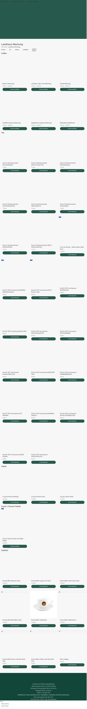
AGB (27, 688)
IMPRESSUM (21, 688)
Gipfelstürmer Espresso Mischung (41, 122)
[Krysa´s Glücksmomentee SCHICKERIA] (71, 187)
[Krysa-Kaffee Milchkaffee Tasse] (14, 598)
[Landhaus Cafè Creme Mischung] (43, 68)
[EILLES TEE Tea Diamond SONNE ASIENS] (14, 435)
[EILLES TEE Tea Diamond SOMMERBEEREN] (71, 353)
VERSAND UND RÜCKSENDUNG (58, 688)
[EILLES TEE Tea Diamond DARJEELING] (71, 270)
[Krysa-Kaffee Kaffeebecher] (71, 598)
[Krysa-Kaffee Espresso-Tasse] (14, 560)
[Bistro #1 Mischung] (14, 68)
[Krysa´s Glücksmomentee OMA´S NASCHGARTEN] (43, 228)
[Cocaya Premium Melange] (14, 476)
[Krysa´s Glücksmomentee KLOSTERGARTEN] (14, 187)
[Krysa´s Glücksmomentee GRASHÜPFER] (14, 228)
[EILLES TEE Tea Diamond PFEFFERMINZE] (71, 313)
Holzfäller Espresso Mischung (12, 122)
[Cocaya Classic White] (71, 476)
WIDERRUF (43, 688)
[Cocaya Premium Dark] (43, 476)
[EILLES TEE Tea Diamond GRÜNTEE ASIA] (43, 353)
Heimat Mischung (64, 83)
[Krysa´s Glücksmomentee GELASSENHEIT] (14, 146)
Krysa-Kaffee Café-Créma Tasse (69, 575)
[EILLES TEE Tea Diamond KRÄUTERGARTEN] (43, 313)
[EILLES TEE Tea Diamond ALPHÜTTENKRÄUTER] (71, 394)
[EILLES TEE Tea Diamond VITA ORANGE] (14, 394)
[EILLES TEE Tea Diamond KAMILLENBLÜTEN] (14, 353)
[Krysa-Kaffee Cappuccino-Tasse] (43, 560)
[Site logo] (18, 11)
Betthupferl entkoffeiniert (66, 122)
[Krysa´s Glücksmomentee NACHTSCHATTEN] (43, 146)
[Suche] (1, 21)
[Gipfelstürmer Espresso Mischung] (43, 106)
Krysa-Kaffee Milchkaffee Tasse (12, 614)
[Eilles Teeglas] (71, 637)
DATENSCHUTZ (34, 688)
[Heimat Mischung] (71, 68)
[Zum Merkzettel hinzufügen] (26, 56)
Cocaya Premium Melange (11, 492)
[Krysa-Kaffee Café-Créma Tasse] (71, 560)
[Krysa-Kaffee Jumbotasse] (43, 598)
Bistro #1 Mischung (8, 83)
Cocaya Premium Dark (38, 492)
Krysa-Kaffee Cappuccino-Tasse (40, 575)
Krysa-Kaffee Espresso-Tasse (11, 575)
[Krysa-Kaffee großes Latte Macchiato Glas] (43, 637)
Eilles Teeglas (63, 653)
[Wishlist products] (1, 25)
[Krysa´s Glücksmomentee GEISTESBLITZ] (43, 187)
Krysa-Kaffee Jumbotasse (38, 614)
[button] (15, 169)
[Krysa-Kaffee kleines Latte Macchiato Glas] (14, 637)
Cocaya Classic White (65, 492)
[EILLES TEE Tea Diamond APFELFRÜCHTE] (43, 435)
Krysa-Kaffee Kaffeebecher (67, 614)
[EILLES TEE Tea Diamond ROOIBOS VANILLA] (43, 394)
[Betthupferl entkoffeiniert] (71, 106)
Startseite (4, 47)
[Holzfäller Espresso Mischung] (14, 106)
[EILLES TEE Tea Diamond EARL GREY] (14, 313)
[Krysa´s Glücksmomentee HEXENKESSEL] (71, 146)
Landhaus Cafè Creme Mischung (41, 83)
